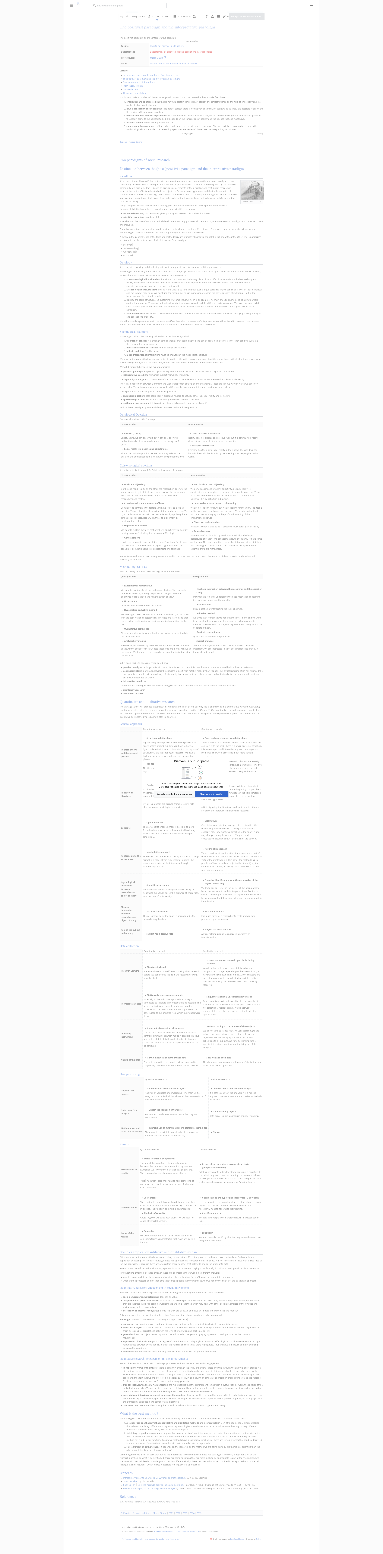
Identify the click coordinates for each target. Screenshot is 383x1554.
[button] (174, 794)
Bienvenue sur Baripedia (191, 761)
